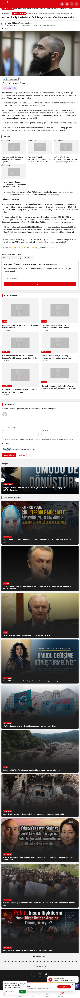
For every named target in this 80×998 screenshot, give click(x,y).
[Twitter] (40, 974)
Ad (3, 430)
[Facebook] (33, 974)
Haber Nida (11, 23)
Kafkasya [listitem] (28, 258)
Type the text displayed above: (23, 449)
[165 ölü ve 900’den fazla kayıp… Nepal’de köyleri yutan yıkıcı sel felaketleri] (40, 751)
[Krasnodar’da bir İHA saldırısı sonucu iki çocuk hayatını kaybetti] (13, 151)
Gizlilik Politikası (9, 992)
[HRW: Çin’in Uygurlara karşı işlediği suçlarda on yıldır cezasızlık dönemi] (40, 707)
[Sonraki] (18, 9)
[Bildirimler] (77, 4)
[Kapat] (76, 979)
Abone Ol (40, 284)
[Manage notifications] (4, 993)
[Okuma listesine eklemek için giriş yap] (30, 83)
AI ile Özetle (11, 88)
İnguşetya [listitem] (18, 258)
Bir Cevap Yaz (9, 404)
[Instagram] (46, 974)
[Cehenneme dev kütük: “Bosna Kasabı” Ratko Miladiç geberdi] (40, 615)
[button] (67, 4)
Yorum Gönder (9, 455)
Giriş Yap (22, 455)
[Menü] (3, 4)
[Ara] (62, 4)
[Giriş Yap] (72, 4)
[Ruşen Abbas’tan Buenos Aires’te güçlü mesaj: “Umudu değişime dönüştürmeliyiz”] (40, 661)
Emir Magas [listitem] (7, 258)
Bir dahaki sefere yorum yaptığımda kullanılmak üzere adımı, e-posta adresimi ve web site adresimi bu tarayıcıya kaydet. (39, 439)
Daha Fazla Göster (39, 956)
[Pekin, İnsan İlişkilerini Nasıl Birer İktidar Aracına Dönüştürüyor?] (40, 931)
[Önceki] (16, 9)
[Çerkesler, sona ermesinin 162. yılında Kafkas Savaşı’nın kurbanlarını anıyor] (20, 379)
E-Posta (44, 430)
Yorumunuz (12, 413)
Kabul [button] (22, 992)
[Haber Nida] (17, 4)
